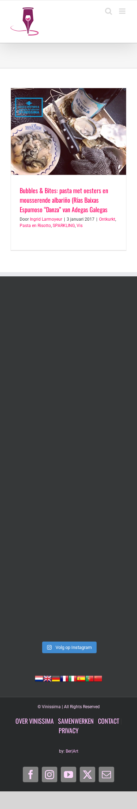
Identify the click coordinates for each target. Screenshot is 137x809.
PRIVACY (69, 730)
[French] (64, 678)
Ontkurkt (107, 219)
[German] (56, 678)
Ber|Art (72, 751)
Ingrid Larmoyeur (46, 219)
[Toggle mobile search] (108, 11)
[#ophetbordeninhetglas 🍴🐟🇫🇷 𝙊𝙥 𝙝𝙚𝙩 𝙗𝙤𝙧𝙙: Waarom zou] (68, 328)
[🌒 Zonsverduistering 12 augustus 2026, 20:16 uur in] (68, 603)
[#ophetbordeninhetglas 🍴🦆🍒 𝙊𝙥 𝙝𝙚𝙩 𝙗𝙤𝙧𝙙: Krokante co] (68, 465)
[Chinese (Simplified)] (98, 678)
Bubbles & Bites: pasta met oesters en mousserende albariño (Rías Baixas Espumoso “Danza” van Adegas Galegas (64, 200)
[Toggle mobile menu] (122, 11)
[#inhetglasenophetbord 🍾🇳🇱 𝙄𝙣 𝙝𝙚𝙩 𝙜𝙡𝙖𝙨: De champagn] (68, 534)
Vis (80, 225)
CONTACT (108, 720)
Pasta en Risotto (35, 225)
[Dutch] (39, 678)
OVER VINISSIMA (34, 720)
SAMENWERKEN (76, 720)
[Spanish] (81, 678)
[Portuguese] (89, 678)
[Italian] (72, 678)
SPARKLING (64, 225)
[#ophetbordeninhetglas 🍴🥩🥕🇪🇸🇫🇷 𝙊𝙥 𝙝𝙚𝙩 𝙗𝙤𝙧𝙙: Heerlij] (68, 397)
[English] (47, 678)
